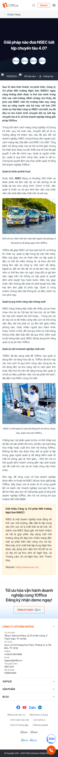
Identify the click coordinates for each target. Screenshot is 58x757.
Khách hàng (13, 14)
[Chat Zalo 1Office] (51, 739)
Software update (40, 725)
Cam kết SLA (39, 719)
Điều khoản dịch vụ (16, 714)
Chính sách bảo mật (19, 719)
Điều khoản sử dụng (39, 714)
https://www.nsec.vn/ (27, 567)
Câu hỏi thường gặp (19, 725)
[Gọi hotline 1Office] (51, 750)
